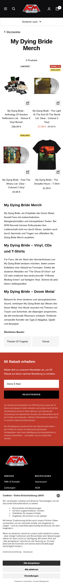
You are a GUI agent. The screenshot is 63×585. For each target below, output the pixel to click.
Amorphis (14, 323)
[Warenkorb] (57, 8)
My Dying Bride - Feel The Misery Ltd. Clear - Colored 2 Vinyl (16, 183)
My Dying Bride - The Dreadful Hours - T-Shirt (46, 181)
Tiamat (45, 341)
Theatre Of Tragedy (17, 341)
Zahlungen (9, 487)
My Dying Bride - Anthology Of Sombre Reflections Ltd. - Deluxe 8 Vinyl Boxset (16, 116)
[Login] (49, 8)
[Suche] (13, 8)
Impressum (41, 481)
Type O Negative (38, 319)
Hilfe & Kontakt (12, 481)
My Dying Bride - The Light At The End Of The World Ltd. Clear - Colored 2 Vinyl (47, 116)
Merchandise (13, 31)
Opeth (52, 319)
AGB (37, 487)
